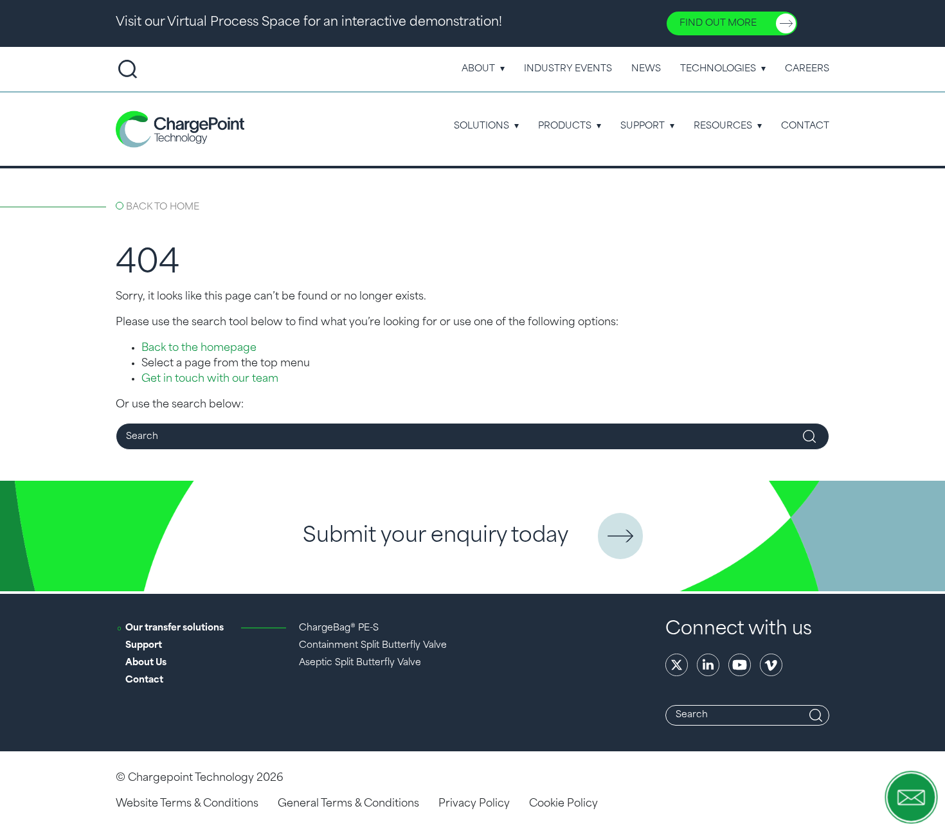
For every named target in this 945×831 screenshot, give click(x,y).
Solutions (481, 126)
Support (642, 126)
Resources (723, 126)
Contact (805, 126)
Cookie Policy (563, 804)
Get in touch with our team (209, 379)
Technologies (718, 69)
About (478, 69)
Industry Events (568, 69)
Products (564, 126)
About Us (145, 663)
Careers (807, 69)
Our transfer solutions (174, 628)
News (646, 69)
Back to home (162, 207)
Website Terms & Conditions (187, 804)
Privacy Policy (474, 804)
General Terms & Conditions (348, 804)
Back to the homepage (198, 348)
